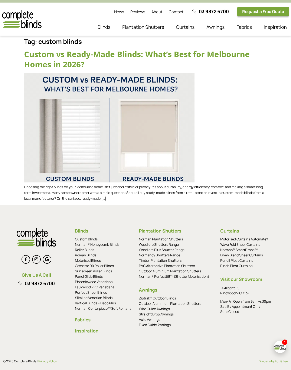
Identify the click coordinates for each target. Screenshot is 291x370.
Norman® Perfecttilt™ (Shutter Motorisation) (174, 276)
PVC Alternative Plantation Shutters (167, 266)
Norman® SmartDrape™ (239, 250)
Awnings (215, 27)
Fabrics (244, 27)
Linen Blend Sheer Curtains (241, 255)
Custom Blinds (86, 239)
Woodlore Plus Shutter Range (161, 250)
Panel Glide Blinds (89, 276)
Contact (176, 12)
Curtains (185, 27)
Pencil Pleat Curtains (236, 260)
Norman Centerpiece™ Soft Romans (103, 308)
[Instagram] (36, 259)
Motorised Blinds (88, 260)
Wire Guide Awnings (154, 309)
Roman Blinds (85, 255)
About (156, 12)
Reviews (137, 12)
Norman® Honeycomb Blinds (97, 244)
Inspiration (275, 27)
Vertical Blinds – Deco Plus (95, 303)
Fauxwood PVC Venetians (94, 287)
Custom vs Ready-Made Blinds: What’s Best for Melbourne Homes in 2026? (137, 59)
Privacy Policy (47, 361)
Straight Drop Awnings (156, 314)
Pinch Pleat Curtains (236, 266)
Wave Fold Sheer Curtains (240, 244)
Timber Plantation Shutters (160, 260)
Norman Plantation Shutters (161, 239)
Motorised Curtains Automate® (244, 239)
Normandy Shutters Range (159, 255)
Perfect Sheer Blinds (91, 292)
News (119, 12)
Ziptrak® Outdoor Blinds (157, 298)
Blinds (104, 27)
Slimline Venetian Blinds (93, 298)
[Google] (47, 259)
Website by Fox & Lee (273, 361)
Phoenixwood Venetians (93, 282)
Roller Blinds (84, 250)
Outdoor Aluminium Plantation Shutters (170, 271)
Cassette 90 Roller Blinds (94, 266)
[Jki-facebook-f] (26, 259)
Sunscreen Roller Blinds (93, 271)
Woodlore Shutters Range (159, 244)
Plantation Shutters (143, 27)
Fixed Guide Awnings (155, 325)
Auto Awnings (149, 319)
